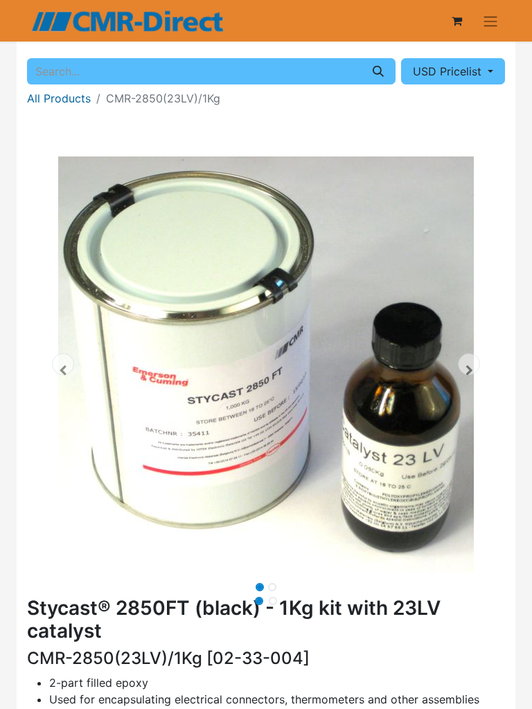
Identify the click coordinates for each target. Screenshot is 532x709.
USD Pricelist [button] (449, 71)
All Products (59, 98)
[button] (63, 364)
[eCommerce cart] (456, 21)
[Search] (378, 71)
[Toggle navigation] (490, 21)
